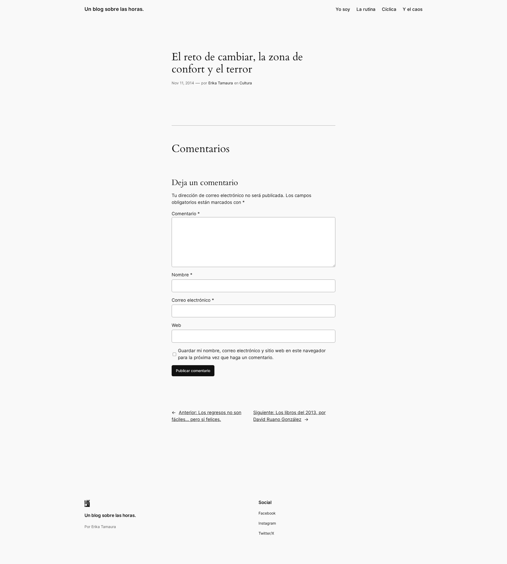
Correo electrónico (193, 300)
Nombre (182, 274)
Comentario (186, 213)
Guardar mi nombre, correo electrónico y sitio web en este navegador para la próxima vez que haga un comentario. (252, 354)
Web (176, 325)
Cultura (246, 83)
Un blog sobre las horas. (114, 9)
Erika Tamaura (220, 83)
